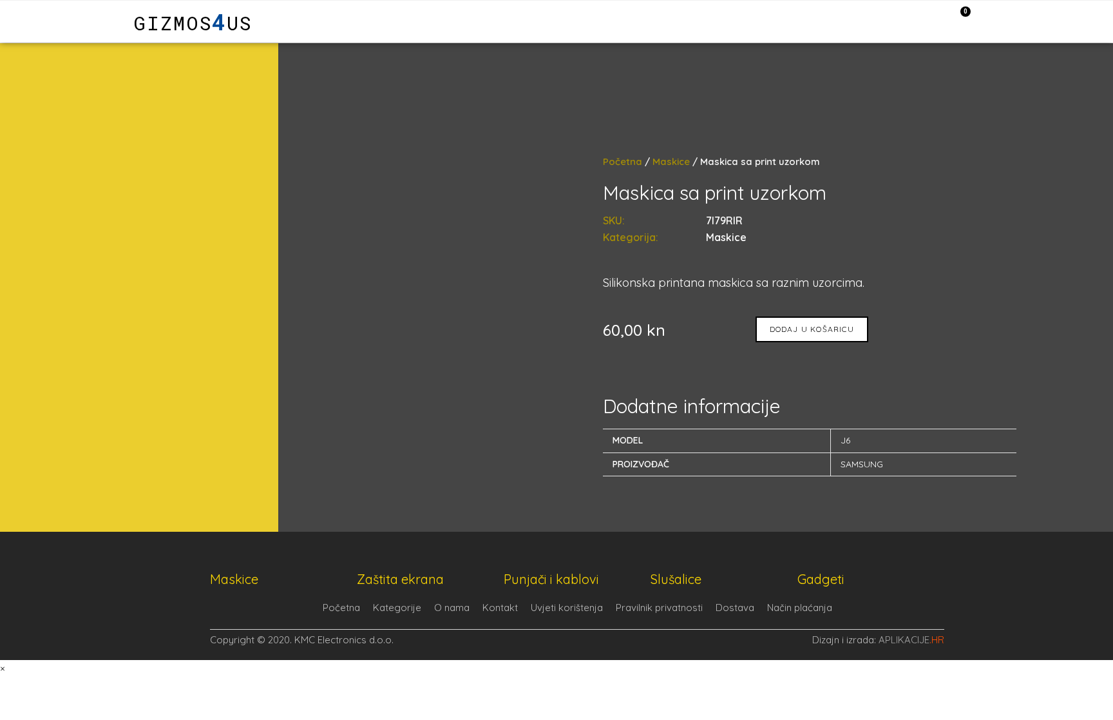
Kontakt (500, 607)
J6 (845, 440)
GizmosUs (193, 22)
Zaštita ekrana (400, 579)
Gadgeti (820, 579)
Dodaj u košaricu (812, 329)
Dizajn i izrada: (878, 640)
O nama (452, 607)
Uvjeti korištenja (567, 607)
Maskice (671, 161)
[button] (74, 21)
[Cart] (958, 20)
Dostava (735, 607)
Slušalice (676, 579)
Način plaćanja (799, 607)
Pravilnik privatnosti (659, 607)
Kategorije (397, 607)
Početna (622, 161)
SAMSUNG (862, 464)
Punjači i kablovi (551, 579)
